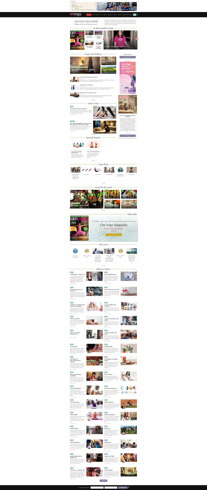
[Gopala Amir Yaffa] (129, 457)
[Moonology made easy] (129, 390)
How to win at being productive (75, 375)
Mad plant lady (108, 346)
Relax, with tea (108, 374)
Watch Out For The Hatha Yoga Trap (88, 92)
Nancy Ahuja (73, 299)
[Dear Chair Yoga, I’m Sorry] (129, 291)
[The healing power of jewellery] (94, 291)
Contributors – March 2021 (77, 274)
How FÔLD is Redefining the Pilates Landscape (128, 116)
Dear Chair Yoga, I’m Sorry (111, 289)
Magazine (75, 150)
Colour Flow (97, 174)
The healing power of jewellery (76, 290)
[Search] (137, 14)
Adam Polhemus (108, 402)
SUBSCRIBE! (123, 487)
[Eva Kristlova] (94, 348)
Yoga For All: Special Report (93, 151)
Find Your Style (132, 174)
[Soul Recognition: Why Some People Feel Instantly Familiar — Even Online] (132, 250)
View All (93, 100)
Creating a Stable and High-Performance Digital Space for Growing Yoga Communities (109, 258)
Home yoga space (75, 318)
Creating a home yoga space (110, 333)
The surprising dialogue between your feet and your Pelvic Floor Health (81, 124)
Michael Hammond (109, 414)
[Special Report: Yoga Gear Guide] (120, 169)
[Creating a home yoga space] (129, 334)
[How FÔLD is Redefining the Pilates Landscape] (127, 104)
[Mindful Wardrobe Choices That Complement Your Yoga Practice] (75, 169)
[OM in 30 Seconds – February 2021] (94, 334)
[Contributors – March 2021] (94, 276)
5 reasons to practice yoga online (111, 319)
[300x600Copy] (128, 77)
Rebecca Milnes (74, 313)
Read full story (127, 135)
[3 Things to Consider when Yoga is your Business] (94, 306)
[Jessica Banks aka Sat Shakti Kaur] (94, 457)
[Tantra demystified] (94, 390)
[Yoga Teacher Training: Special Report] (98, 42)
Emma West (107, 297)
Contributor (72, 121)
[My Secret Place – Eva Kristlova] (89, 42)
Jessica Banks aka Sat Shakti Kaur (76, 456)
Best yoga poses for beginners (78, 108)
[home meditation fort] (129, 276)
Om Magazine (73, 114)
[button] (128, 57)
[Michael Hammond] (129, 416)
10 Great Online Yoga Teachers (110, 305)
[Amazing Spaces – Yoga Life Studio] (98, 32)
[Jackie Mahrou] (94, 430)
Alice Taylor (73, 130)
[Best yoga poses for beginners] (104, 112)
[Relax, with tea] (129, 376)
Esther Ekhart (74, 414)
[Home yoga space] (94, 320)
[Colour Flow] (98, 169)
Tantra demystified (75, 388)
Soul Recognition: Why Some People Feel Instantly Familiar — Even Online (131, 258)
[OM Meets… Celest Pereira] (94, 471)
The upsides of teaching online (111, 359)
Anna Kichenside (75, 442)
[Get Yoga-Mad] (109, 169)
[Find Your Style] (132, 169)
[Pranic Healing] (129, 471)
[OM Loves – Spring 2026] (86, 250)
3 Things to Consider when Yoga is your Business (77, 305)
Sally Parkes (107, 442)
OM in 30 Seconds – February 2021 (75, 333)
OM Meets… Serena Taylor (89, 37)
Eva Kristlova (73, 346)
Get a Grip (87, 174)
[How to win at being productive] (94, 376)
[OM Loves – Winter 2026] (120, 250)
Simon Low (107, 428)
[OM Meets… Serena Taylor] (89, 32)
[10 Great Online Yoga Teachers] (129, 306)
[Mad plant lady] (129, 348)
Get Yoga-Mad (109, 174)
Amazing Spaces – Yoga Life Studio (98, 37)
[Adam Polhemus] (129, 403)
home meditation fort (110, 274)
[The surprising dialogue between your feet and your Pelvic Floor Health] (104, 127)
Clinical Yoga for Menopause (86, 85)
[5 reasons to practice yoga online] (129, 320)
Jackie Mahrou (74, 428)
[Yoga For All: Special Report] (93, 144)
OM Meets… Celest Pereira (77, 470)
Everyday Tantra (74, 402)
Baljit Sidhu (107, 381)
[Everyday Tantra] (94, 403)
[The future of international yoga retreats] (94, 360)
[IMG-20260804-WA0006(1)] (103, 6)
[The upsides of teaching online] (129, 360)
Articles (72, 106)
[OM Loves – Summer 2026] (75, 250)
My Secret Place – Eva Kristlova (89, 47)
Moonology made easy (110, 388)
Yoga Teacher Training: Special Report (98, 47)
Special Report (79, 150)
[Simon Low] (129, 430)
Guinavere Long (108, 283)
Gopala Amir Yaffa (109, 456)
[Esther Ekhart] (94, 416)
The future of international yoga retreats (75, 360)
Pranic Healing (108, 470)
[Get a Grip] (86, 169)
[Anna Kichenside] (94, 444)
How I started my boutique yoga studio (88, 77)
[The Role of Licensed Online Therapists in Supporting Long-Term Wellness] (98, 250)
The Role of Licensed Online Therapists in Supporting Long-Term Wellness (98, 258)
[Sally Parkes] (129, 444)
